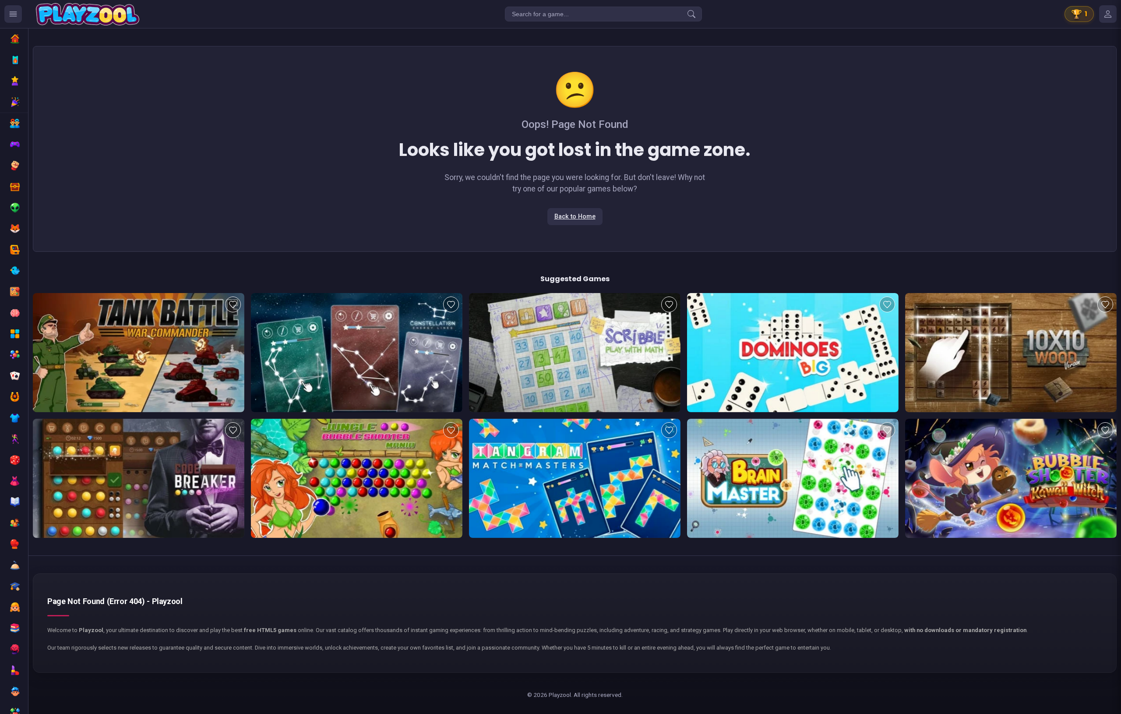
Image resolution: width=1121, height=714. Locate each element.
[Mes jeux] (1108, 14)
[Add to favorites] (233, 304)
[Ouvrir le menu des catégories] (13, 14)
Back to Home (575, 216)
